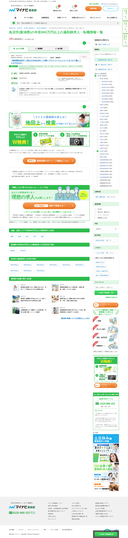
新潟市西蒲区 (106, 102)
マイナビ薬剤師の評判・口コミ (104, 516)
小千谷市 (102, 116)
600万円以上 (14, 271)
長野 (12, 236)
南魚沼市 (102, 154)
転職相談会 (45, 17)
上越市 (102, 142)
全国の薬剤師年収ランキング (103, 511)
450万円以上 (54, 265)
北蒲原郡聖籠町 (104, 160)
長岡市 (102, 105)
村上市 (102, 128)
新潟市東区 (105, 84)
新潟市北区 (105, 81)
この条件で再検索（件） (106, 293)
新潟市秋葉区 (106, 93)
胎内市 (102, 157)
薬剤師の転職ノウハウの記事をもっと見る (75, 318)
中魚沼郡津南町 (104, 177)
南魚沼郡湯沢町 (104, 174)
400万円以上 (40, 265)
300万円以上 (14, 265)
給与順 (60, 48)
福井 (42, 236)
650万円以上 (28, 271)
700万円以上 (40, 271)
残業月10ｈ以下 (100, 262)
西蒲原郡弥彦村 (104, 163)
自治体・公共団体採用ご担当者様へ (58, 508)
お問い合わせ (52, 516)
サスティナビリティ (33, 529)
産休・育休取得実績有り (102, 275)
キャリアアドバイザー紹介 (79, 508)
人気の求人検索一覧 (77, 513)
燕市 (101, 131)
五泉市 (102, 139)
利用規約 (50, 513)
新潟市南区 (105, 96)
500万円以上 (66, 265)
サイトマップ (52, 519)
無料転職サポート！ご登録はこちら (49, 161)
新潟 (19, 236)
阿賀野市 (102, 145)
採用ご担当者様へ (94, 4)
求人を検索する (112, 17)
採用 (44, 529)
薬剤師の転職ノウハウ (101, 503)
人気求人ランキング (77, 511)
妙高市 (102, 136)
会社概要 (11, 529)
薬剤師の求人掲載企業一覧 (79, 516)
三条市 (102, 107)
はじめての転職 (99, 508)
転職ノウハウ (62, 17)
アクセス (21, 529)
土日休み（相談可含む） (102, 271)
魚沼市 (102, 151)
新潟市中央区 (106, 87)
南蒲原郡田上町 (104, 165)
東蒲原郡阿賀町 (104, 168)
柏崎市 (102, 110)
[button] (84, 57)
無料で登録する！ (50, 206)
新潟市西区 (105, 99)
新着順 (40, 48)
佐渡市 (102, 148)
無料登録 (93, 8)
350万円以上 (28, 265)
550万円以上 (80, 265)
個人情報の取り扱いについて (56, 511)
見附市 (102, 125)
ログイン (111, 8)
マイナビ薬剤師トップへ (55, 503)
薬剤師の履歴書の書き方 (102, 505)
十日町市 (23, 251)
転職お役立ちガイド (79, 17)
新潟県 (100, 75)
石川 (34, 236)
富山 (27, 236)
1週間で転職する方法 (101, 513)
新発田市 (102, 113)
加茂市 (102, 119)
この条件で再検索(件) (106, 534)
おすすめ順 (20, 48)
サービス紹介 (28, 17)
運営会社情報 (76, 519)
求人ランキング (95, 17)
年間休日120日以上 (101, 267)
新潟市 (12, 251)
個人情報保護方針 (67, 529)
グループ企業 (54, 529)
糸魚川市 (102, 133)
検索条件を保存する (111, 297)
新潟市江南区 (106, 90)
